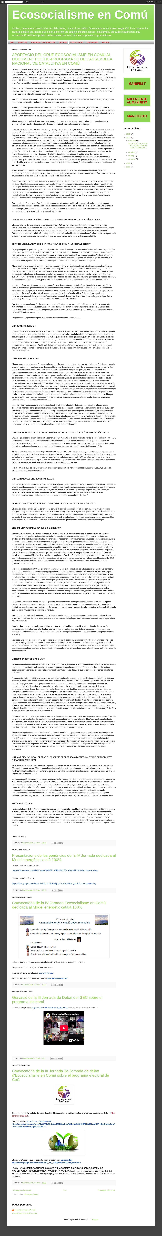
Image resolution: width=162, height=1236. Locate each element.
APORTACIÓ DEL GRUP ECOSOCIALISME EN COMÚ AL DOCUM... (137, 146)
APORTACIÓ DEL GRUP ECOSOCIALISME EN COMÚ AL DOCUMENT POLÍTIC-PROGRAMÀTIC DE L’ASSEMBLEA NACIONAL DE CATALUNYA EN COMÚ (62, 59)
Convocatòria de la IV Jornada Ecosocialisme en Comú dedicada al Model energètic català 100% (59, 905)
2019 (128, 167)
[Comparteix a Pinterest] (62, 843)
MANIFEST (22, 42)
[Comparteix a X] (57, 843)
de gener (132, 159)
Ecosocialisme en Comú (80, 14)
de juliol (131, 152)
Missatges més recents (22, 1190)
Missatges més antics (106, 1190)
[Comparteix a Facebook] (59, 843)
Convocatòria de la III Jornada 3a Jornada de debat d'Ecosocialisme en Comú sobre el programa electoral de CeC (60, 1075)
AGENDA (105, 42)
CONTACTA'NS (76, 42)
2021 (128, 137)
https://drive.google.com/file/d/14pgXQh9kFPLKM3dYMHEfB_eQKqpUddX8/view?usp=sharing (55, 870)
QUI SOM (63, 42)
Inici (64, 1190)
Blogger (95, 1220)
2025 (128, 134)
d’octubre (132, 140)
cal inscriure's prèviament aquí (38, 1121)
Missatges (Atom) (31, 1194)
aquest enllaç (66, 1160)
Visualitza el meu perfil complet (24, 1213)
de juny (131, 156)
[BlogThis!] (55, 843)
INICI (12, 42)
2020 (128, 163)
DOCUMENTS (92, 42)
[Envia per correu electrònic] (52, 843)
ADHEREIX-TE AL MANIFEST (43, 42)
